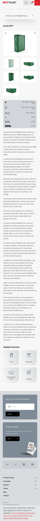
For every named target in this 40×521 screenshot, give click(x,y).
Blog (5, 492)
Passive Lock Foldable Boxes (24, 9)
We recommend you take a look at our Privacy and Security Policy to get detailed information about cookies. (19, 515)
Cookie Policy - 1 (6, 502)
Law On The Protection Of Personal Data (11, 504)
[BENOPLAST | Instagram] (24, 465)
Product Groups (11, 9)
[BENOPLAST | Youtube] (32, 465)
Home (4, 9)
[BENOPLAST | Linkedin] (7, 465)
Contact (6, 496)
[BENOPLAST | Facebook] (15, 465)
